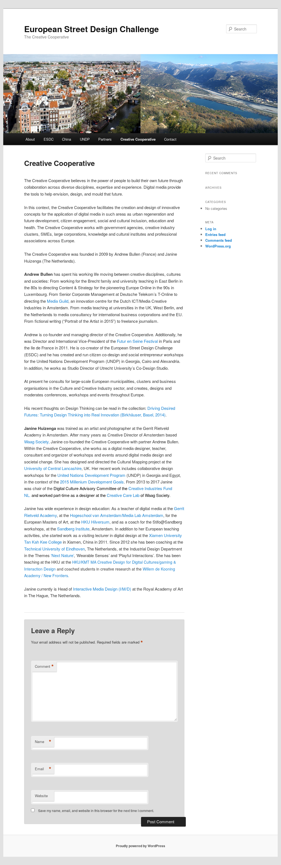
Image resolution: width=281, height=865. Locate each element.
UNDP (85, 139)
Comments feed (218, 240)
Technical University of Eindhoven (54, 549)
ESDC (49, 139)
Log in (210, 228)
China (66, 139)
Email (43, 768)
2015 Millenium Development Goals (92, 482)
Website (41, 795)
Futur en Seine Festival (137, 341)
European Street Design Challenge (91, 29)
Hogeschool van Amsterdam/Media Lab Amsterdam (116, 515)
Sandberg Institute (73, 529)
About (30, 139)
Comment (44, 666)
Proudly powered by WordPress (140, 845)
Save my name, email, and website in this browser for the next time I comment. (96, 810)
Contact (170, 139)
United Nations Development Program (91, 475)
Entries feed (215, 234)
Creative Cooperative (138, 139)
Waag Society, (37, 441)
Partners (105, 139)
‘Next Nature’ (62, 555)
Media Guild (57, 301)
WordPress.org (218, 246)
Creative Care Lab (123, 495)
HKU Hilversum (95, 522)
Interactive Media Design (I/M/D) (102, 589)
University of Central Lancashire (53, 468)
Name (43, 741)
